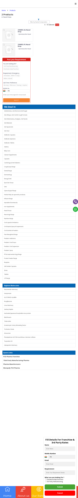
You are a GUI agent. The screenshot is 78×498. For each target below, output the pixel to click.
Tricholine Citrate (9, 329)
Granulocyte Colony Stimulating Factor (15, 325)
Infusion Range (8, 198)
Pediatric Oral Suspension (11, 246)
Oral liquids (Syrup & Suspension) (13, 226)
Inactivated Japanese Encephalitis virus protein (17, 313)
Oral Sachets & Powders (11, 230)
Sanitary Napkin (8, 309)
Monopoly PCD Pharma (11, 368)
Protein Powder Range (10, 258)
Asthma (6, 147)
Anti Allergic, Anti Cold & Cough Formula (15, 115)
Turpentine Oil (8, 341)
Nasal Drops (7, 210)
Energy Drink (7, 179)
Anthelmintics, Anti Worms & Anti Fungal (15, 111)
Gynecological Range (10, 190)
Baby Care (7, 151)
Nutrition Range (8, 218)
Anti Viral (6, 131)
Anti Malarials (8, 123)
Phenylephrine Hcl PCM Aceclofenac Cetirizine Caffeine (19, 337)
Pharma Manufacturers (12, 364)
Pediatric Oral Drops (10, 242)
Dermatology (8, 175)
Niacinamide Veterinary (11, 289)
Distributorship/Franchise (55, 479)
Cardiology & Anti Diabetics (12, 163)
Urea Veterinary (8, 305)
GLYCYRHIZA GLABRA (10, 297)
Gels (5, 187)
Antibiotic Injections (9, 139)
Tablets (6, 274)
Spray (5, 270)
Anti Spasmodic (8, 127)
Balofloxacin (7, 317)
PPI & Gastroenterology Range (13, 254)
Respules (6, 262)
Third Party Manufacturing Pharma (16, 360)
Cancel (60, 493)
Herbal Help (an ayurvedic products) (14, 194)
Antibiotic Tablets (9, 143)
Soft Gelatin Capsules (10, 266)
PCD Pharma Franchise (11, 357)
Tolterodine (7, 321)
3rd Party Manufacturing (55, 481)
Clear (57, 25)
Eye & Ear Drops (8, 183)
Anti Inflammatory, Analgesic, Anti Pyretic (16, 119)
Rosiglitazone (8, 301)
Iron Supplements (9, 206)
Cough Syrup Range (9, 167)
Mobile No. (6, 88)
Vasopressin (7, 293)
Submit (60, 487)
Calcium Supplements (10, 155)
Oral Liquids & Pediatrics (11, 222)
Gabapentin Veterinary (10, 345)
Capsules (6, 159)
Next (16, 100)
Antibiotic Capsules (9, 135)
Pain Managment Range (11, 234)
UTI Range (7, 278)
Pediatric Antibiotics (10, 238)
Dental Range (8, 171)
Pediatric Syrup (8, 250)
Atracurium (7, 333)
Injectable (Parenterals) (10, 202)
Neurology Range (9, 214)
